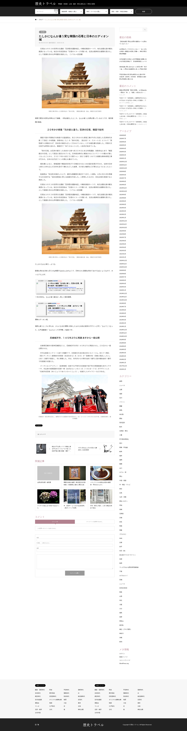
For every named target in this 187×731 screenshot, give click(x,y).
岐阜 (120, 451)
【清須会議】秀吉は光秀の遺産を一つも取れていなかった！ (133, 43)
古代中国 (38, 712)
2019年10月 (123, 300)
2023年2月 (122, 214)
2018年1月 (122, 362)
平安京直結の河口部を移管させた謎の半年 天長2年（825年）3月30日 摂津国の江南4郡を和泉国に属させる (133, 77)
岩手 (120, 546)
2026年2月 (122, 155)
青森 (120, 530)
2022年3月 (122, 250)
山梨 (120, 389)
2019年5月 (122, 313)
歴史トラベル (93, 724)
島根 (120, 526)
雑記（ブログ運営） (125, 629)
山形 (120, 596)
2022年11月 (123, 224)
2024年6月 (122, 181)
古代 (50, 709)
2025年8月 (122, 171)
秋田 (120, 563)
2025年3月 (122, 175)
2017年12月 (123, 366)
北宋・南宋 (38, 709)
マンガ (37, 706)
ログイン (122, 653)
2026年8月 (122, 135)
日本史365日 (123, 588)
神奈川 (121, 633)
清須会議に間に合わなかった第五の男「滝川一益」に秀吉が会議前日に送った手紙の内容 (133, 68)
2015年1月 (122, 369)
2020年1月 (122, 290)
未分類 (42, 32)
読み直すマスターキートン (127, 555)
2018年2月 (122, 359)
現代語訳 (122, 422)
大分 (120, 608)
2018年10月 (123, 336)
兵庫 (120, 542)
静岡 (120, 381)
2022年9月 (122, 231)
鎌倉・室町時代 (40, 690)
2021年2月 (122, 254)
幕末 (79, 703)
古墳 (79, 706)
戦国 (50, 703)
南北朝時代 (81, 696)
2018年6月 (122, 346)
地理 (65, 699)
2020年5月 (122, 280)
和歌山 (121, 621)
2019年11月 (123, 297)
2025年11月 (123, 165)
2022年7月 (122, 237)
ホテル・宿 (122, 472)
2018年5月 (122, 349)
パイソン (122, 402)
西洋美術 (52, 693)
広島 (120, 493)
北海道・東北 (123, 431)
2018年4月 (122, 353)
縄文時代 (38, 696)
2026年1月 (122, 158)
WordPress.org (124, 663)
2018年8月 (122, 343)
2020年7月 (122, 277)
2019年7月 (122, 306)
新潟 (120, 641)
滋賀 (120, 393)
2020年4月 (122, 283)
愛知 (120, 418)
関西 (120, 464)
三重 (120, 435)
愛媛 (120, 406)
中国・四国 (122, 480)
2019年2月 (122, 323)
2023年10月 (123, 191)
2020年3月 (122, 287)
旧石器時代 (52, 696)
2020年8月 (122, 273)
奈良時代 (38, 693)
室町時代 (80, 690)
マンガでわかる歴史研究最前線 (128, 567)
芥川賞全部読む (124, 439)
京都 (120, 517)
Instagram (35, 724)
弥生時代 (66, 696)
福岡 (120, 460)
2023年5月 (122, 204)
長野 (120, 617)
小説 (65, 703)
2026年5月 (122, 145)
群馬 (120, 410)
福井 (120, 455)
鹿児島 (121, 625)
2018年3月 (122, 356)
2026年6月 (122, 142)
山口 (120, 468)
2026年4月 (122, 148)
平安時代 (66, 690)
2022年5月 (122, 244)
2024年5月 (122, 184)
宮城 (120, 579)
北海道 (121, 513)
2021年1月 (122, 257)
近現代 (80, 699)
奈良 (120, 522)
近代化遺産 (38, 699)
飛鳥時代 (66, 693)
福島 (120, 612)
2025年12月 (123, 161)
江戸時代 (52, 706)
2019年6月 (122, 310)
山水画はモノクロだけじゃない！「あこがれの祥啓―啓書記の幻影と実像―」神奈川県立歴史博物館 (133, 51)
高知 (120, 505)
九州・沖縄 (122, 497)
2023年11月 (123, 188)
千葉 (120, 571)
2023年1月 (122, 217)
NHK (120, 538)
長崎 (120, 509)
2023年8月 (122, 198)
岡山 (120, 476)
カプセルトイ (123, 575)
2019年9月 (122, 303)
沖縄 (120, 637)
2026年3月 (122, 151)
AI (78, 693)
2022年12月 (123, 221)
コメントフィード (124, 660)
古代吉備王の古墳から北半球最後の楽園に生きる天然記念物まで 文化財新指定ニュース (133, 60)
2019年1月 (122, 326)
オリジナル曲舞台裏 (55, 699)
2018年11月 (123, 333)
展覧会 (37, 703)
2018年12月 (123, 329)
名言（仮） (122, 550)
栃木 (120, 427)
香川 (120, 443)
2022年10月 (123, 227)
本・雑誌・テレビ (124, 484)
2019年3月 (122, 320)
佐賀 (120, 559)
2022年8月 (122, 234)
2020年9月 (122, 270)
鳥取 (120, 592)
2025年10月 (123, 168)
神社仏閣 (80, 709)
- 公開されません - (43, 542)
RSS (38, 724)
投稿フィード (123, 657)
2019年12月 (123, 293)
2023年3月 (122, 211)
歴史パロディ (123, 501)
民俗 (50, 690)
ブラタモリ (122, 534)
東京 (120, 489)
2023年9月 (122, 194)
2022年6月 (122, 240)
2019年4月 (122, 316)
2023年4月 (122, 207)
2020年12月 (123, 260)
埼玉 (120, 600)
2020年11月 (123, 264)
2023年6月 (122, 201)
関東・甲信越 (123, 447)
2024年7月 (122, 178)
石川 (120, 398)
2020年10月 (123, 267)
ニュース (122, 385)
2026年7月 (122, 138)
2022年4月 (122, 247)
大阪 (120, 604)
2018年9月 (122, 339)
